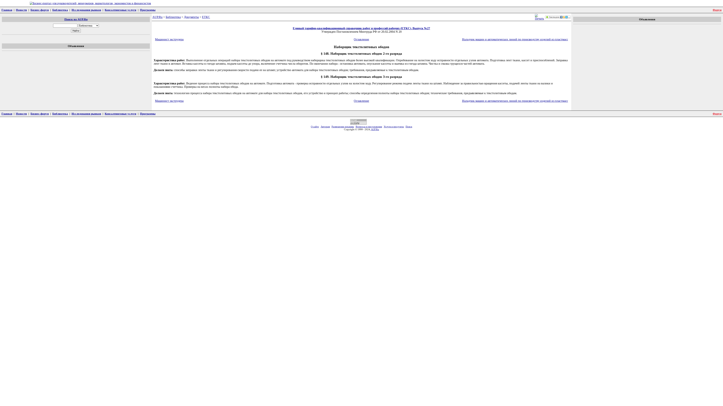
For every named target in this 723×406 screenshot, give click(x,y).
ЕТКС (206, 17)
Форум (717, 9)
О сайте (315, 126)
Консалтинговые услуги (120, 9)
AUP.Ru (157, 17)
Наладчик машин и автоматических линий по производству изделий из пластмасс (515, 39)
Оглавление (361, 39)
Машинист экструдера (169, 39)
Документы (191, 17)
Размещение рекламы (343, 126)
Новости (21, 9)
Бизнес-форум (40, 9)
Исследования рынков (86, 9)
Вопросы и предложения (369, 126)
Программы (148, 9)
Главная (7, 9)
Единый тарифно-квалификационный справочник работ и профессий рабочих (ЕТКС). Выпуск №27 (361, 28)
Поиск (409, 126)
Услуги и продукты (394, 126)
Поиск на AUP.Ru (76, 19)
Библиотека (60, 9)
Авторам (325, 126)
